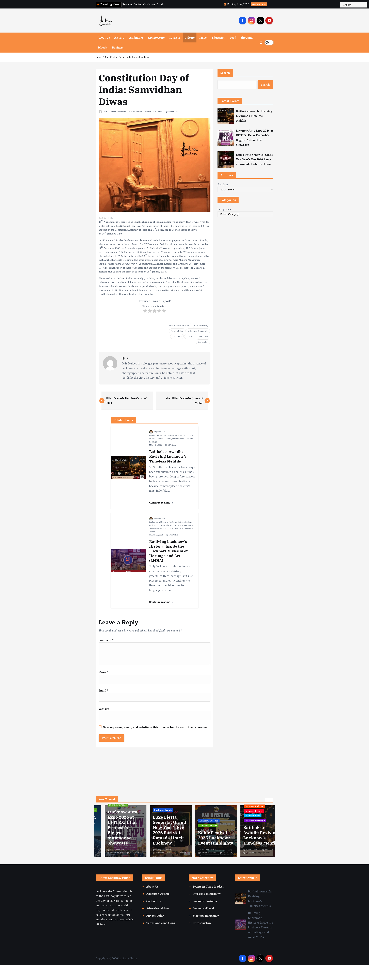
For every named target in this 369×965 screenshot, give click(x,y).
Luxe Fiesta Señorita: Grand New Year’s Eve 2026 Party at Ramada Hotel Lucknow (254, 159)
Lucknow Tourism (176, 528)
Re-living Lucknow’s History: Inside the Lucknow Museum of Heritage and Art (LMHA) (260, 925)
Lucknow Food (178, 438)
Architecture (156, 37)
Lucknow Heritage (239, 820)
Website (104, 709)
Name (103, 672)
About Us (104, 37)
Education (218, 37)
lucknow (177, 336)
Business (118, 47)
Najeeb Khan (159, 431)
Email (103, 690)
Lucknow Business (205, 901)
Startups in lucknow (206, 915)
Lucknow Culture (135, 111)
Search (225, 73)
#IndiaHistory (201, 325)
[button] (267, 800)
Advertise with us (157, 893)
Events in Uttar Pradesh (174, 435)
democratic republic (199, 331)
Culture (190, 37)
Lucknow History (165, 525)
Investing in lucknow (207, 893)
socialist (204, 336)
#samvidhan (177, 331)
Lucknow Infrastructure (184, 525)
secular (191, 336)
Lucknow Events (164, 438)
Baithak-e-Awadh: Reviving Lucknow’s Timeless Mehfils (254, 115)
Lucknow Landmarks (159, 528)
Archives (223, 184)
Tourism (174, 37)
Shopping (247, 37)
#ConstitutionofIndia (179, 325)
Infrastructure (202, 923)
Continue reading (160, 502)
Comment (106, 640)
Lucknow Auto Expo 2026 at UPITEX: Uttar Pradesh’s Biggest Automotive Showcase (254, 137)
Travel (203, 37)
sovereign (203, 342)
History (119, 37)
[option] (110, 831)
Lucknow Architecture (158, 522)
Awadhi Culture (155, 435)
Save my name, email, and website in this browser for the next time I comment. (156, 727)
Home (99, 57)
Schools (103, 47)
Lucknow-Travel (203, 908)
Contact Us (153, 901)
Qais (105, 111)
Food (233, 37)
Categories (224, 209)
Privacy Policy (155, 915)
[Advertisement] (154, 767)
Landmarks (136, 37)
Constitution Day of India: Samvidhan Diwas (127, 57)
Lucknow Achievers (118, 111)
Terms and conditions (160, 923)
